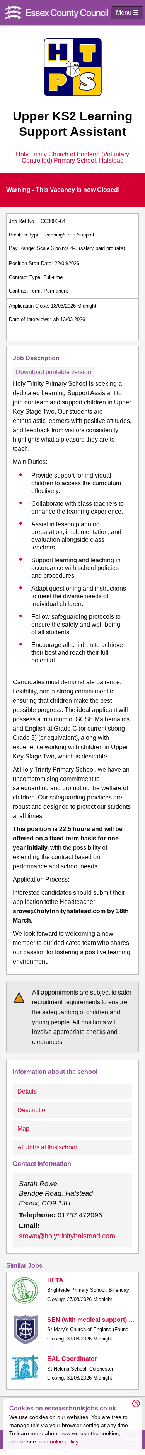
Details (27, 1091)
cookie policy (62, 1441)
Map (23, 1128)
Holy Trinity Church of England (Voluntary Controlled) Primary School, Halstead (72, 157)
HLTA (55, 1280)
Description (33, 1110)
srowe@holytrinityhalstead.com (67, 1236)
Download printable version (53, 372)
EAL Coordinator (72, 1359)
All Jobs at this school (47, 1147)
